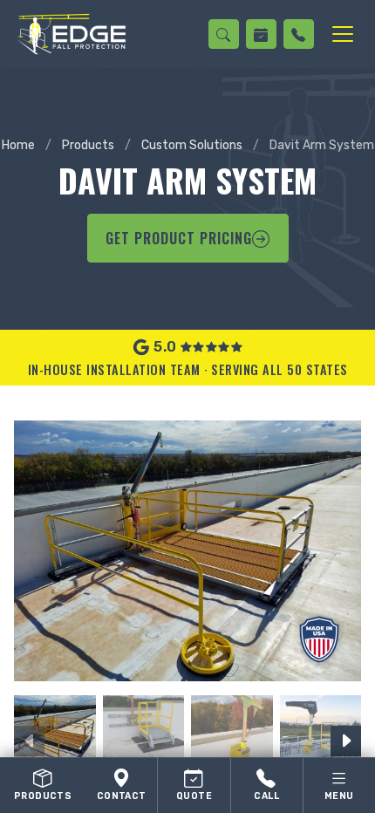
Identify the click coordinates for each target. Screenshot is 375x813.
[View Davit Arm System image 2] (144, 736)
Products (88, 145)
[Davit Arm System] (187, 550)
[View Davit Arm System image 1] (55, 736)
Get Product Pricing (179, 238)
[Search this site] (223, 34)
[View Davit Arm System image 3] (232, 736)
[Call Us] (298, 34)
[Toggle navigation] (342, 34)
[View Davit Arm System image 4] (321, 736)
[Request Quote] (261, 34)
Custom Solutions (191, 145)
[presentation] (29, 741)
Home (18, 145)
